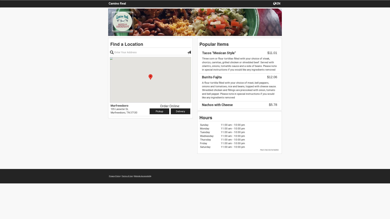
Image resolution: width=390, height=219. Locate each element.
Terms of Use (127, 176)
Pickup (159, 111)
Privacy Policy (114, 176)
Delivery (180, 111)
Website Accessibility (142, 176)
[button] (277, 3)
